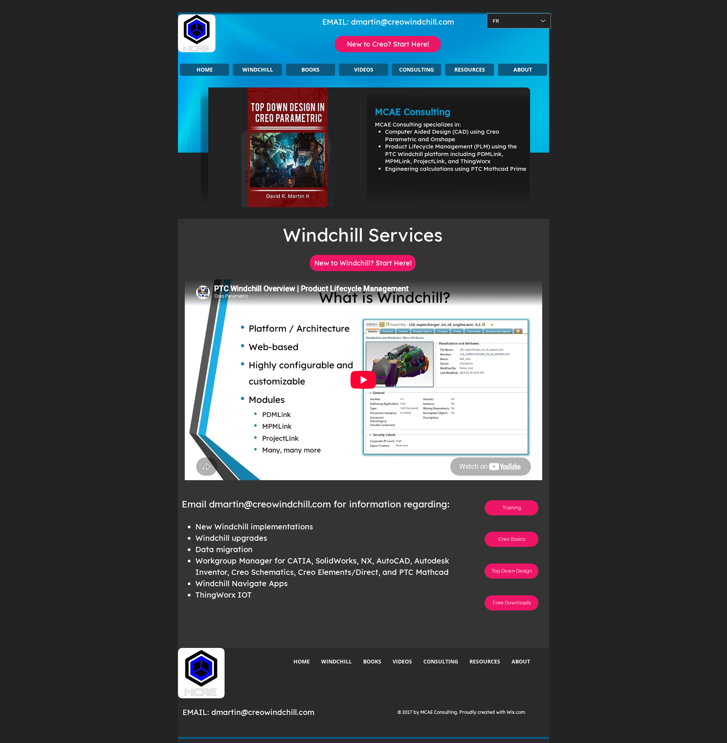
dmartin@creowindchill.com (402, 22)
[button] (257, 70)
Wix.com (516, 712)
